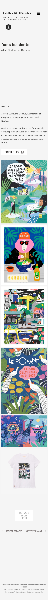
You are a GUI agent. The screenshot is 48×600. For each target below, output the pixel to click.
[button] (38, 13)
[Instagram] (8, 27)
